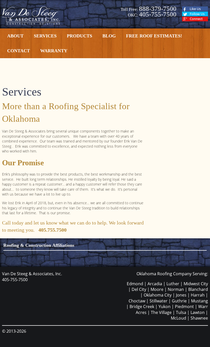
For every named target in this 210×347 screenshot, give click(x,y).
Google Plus (195, 19)
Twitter (195, 14)
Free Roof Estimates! (154, 35)
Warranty (53, 50)
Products (79, 35)
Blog (109, 35)
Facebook (195, 8)
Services (45, 35)
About (15, 35)
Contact (18, 50)
